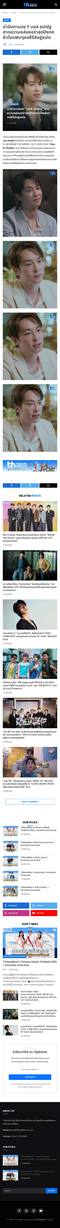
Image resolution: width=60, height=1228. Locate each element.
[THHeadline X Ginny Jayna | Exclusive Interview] (10, 861)
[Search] (55, 4)
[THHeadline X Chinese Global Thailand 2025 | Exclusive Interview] (10, 831)
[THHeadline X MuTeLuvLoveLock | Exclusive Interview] (10, 846)
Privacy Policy (26, 1087)
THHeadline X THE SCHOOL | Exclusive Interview (35, 889)
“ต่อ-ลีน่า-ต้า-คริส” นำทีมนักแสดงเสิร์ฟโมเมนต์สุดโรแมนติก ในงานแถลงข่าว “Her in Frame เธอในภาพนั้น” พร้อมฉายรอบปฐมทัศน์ (29, 735)
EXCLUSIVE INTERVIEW (14, 956)
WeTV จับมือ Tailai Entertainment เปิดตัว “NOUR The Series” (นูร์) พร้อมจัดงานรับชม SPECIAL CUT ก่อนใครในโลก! (28, 538)
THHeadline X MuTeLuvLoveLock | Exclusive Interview (38, 844)
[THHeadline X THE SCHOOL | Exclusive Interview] (10, 891)
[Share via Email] (48, 52)
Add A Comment (30, 801)
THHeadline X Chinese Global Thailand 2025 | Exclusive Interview (38, 829)
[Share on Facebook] (12, 52)
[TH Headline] (30, 4)
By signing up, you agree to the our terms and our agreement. (31, 1085)
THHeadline (40, 1219)
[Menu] (4, 4)
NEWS (7, 20)
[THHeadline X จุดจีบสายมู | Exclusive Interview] (10, 876)
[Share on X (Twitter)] (30, 52)
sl (12, 44)
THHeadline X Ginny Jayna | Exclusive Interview (34, 859)
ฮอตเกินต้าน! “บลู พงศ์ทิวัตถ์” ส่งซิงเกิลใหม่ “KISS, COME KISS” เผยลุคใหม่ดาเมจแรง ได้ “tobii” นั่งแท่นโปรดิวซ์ (30, 636)
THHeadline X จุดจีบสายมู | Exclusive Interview (38, 874)
